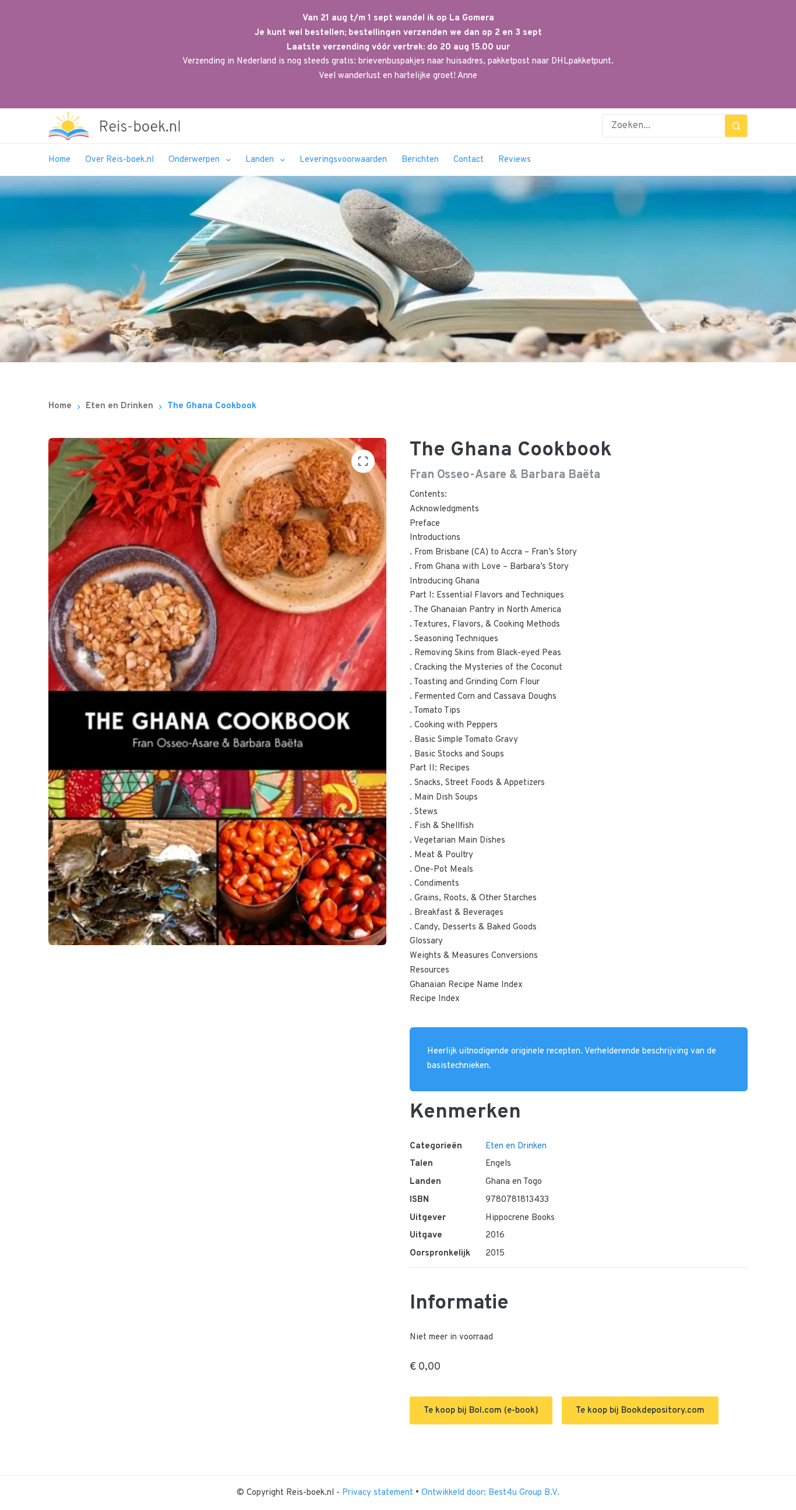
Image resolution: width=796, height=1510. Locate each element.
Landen (259, 159)
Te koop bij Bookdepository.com (640, 1410)
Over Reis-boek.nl (119, 159)
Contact (468, 159)
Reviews (514, 159)
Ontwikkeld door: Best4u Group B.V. (490, 1492)
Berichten (420, 159)
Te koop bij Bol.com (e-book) (481, 1410)
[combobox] (664, 125)
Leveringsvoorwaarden (343, 159)
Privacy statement (378, 1492)
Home (59, 159)
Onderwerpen (194, 159)
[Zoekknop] (736, 126)
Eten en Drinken (516, 1146)
